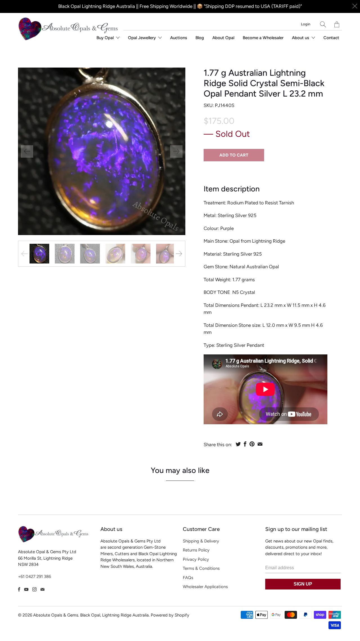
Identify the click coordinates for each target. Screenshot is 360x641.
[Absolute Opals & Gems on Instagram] (34, 589)
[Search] (323, 24)
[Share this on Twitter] (238, 443)
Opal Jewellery (142, 37)
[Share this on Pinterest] (252, 443)
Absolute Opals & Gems (55, 615)
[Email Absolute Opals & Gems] (42, 589)
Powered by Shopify (170, 615)
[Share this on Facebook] (245, 443)
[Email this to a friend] (260, 443)
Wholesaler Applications (205, 586)
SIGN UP (303, 584)
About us (301, 37)
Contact (331, 37)
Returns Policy (196, 550)
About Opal (223, 37)
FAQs (188, 577)
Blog (199, 37)
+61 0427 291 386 (34, 576)
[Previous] (27, 151)
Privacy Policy (196, 559)
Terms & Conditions (201, 568)
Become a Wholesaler (263, 37)
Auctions (178, 37)
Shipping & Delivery (201, 541)
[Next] (176, 151)
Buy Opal (105, 37)
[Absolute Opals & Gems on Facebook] (19, 589)
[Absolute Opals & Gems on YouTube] (26, 589)
